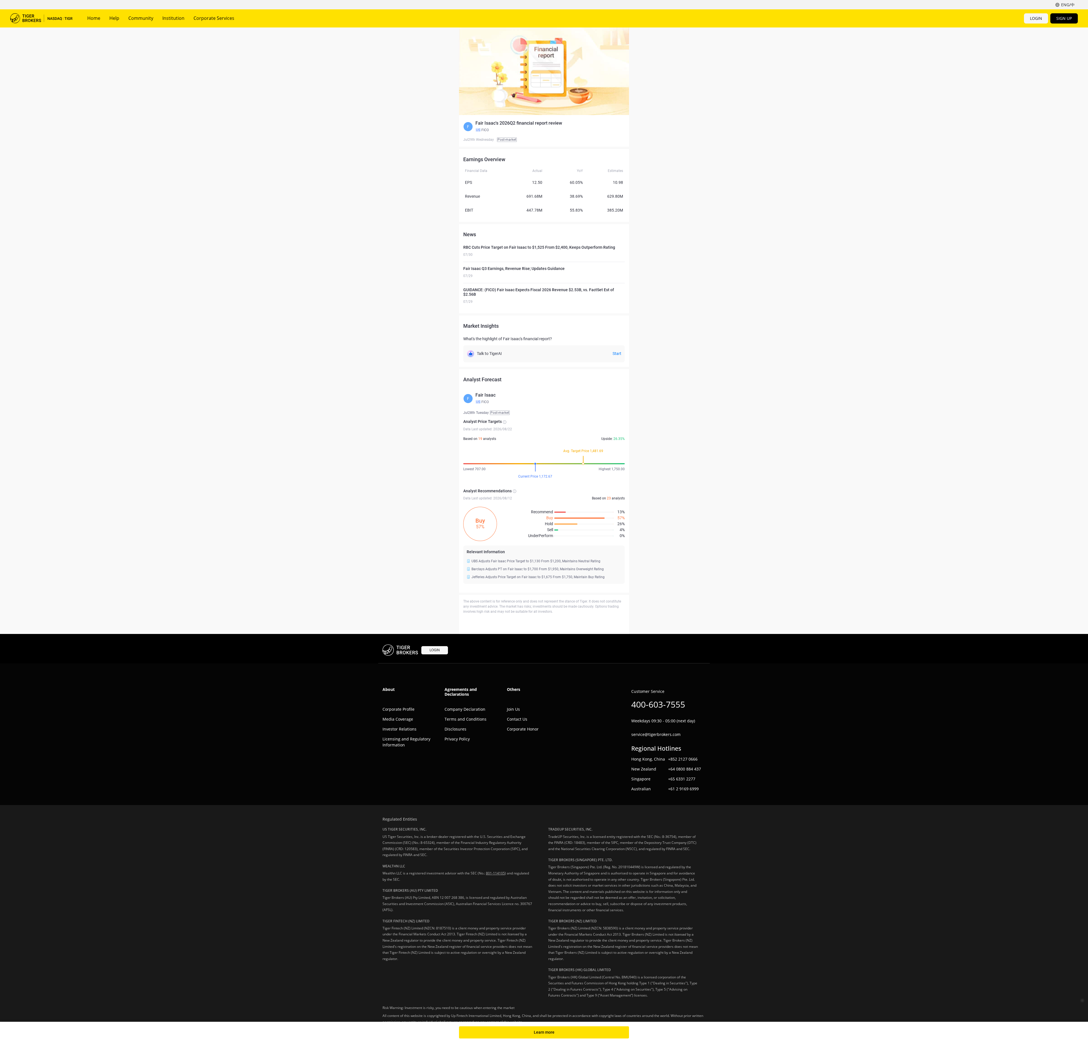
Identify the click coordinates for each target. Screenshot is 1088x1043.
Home (93, 18)
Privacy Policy (457, 739)
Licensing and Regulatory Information (406, 742)
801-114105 (495, 873)
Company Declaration (465, 709)
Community (140, 18)
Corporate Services (214, 18)
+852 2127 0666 (683, 759)
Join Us (513, 709)
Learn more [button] (544, 1032)
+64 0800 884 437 (684, 769)
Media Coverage (397, 719)
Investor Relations (399, 729)
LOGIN (1036, 18)
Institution (173, 18)
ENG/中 (1068, 4)
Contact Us (517, 719)
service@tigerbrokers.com (656, 734)
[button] (544, 126)
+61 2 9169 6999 (683, 788)
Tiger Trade (41, 18)
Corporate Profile (398, 709)
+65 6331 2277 (681, 779)
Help (114, 18)
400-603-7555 (658, 704)
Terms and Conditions (465, 719)
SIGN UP (1064, 18)
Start (617, 353)
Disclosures (455, 729)
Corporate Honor (523, 729)
